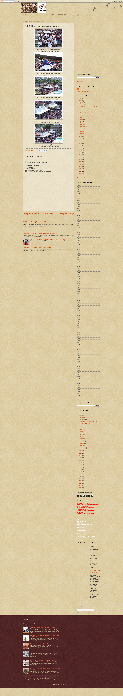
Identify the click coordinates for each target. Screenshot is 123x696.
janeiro (82, 103)
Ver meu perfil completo (83, 91)
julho (81, 122)
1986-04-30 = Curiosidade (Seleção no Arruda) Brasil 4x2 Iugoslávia (40, 233)
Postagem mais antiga (66, 214)
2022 (80, 164)
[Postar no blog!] (41, 151)
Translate (89, 612)
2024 (80, 168)
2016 (80, 150)
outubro (82, 129)
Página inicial (49, 214)
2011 (80, 138)
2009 (80, 101)
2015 (80, 148)
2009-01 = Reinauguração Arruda (89, 106)
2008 (80, 98)
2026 (80, 173)
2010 (80, 136)
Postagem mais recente (31, 214)
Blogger (70, 684)
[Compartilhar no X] (43, 151)
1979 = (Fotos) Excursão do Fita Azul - (38, 643)
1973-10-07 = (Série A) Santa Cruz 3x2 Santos (40, 652)
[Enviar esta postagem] (37, 150)
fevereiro (82, 112)
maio (81, 117)
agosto (82, 124)
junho (81, 119)
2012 (80, 141)
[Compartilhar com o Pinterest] (46, 151)
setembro (82, 126)
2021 (80, 162)
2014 (80, 145)
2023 (80, 166)
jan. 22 (83, 105)
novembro (83, 131)
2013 (80, 143)
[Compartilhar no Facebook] (44, 151)
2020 (80, 159)
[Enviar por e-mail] (40, 151)
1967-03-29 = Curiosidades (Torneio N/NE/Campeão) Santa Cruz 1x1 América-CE (49, 239)
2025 (80, 171)
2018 (80, 155)
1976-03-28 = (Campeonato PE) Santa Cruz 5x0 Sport (42, 660)
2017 (80, 152)
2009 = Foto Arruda (86, 109)
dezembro (83, 133)
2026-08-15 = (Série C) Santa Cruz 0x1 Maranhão (37, 222)
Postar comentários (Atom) (33, 217)
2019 (80, 157)
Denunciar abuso (82, 178)
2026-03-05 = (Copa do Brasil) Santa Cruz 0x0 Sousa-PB (37, 247)
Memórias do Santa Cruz (85, 89)
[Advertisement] (88, 46)
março (82, 115)
